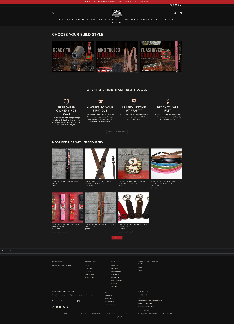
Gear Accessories (150, 19)
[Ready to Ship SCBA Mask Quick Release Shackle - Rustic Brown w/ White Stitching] (131, 231)
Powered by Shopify (117, 317)
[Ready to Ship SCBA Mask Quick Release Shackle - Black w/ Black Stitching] (119, 231)
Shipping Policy (89, 275)
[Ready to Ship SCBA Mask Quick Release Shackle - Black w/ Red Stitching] (122, 231)
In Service (169, 19)
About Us (117, 22)
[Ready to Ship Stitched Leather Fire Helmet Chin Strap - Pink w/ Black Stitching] (157, 188)
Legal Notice (89, 269)
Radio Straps (66, 19)
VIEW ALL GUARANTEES (117, 132)
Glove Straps (131, 19)
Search (87, 266)
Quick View (67, 177)
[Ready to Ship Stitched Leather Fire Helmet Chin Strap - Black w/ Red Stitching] (152, 188)
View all (117, 237)
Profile (140, 270)
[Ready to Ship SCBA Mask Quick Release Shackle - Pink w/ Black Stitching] (124, 231)
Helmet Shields (99, 19)
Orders (140, 267)
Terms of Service (90, 278)
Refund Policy (89, 272)
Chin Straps (82, 19)
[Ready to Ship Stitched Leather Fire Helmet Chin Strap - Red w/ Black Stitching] (160, 188)
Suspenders (115, 19)
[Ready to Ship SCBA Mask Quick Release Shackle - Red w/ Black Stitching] (127, 231)
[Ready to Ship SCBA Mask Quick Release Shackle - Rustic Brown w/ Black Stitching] (129, 231)
